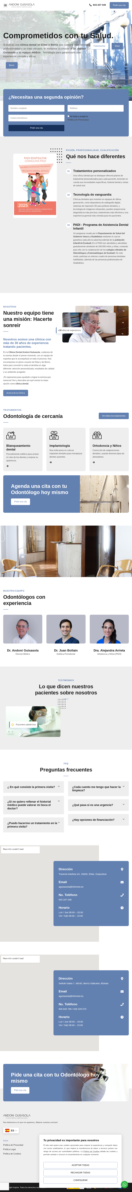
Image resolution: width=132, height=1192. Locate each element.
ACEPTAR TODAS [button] (80, 1165)
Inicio (5, 1141)
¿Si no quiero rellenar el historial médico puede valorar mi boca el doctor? (29, 805)
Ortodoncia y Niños (107, 445)
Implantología (60, 445)
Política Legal (9, 1149)
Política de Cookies (12, 1154)
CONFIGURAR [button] (80, 1180)
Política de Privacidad (13, 1145)
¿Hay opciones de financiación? (93, 819)
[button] (5, 5)
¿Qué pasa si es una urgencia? (92, 805)
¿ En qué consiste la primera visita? (31, 787)
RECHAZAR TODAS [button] (80, 1173)
